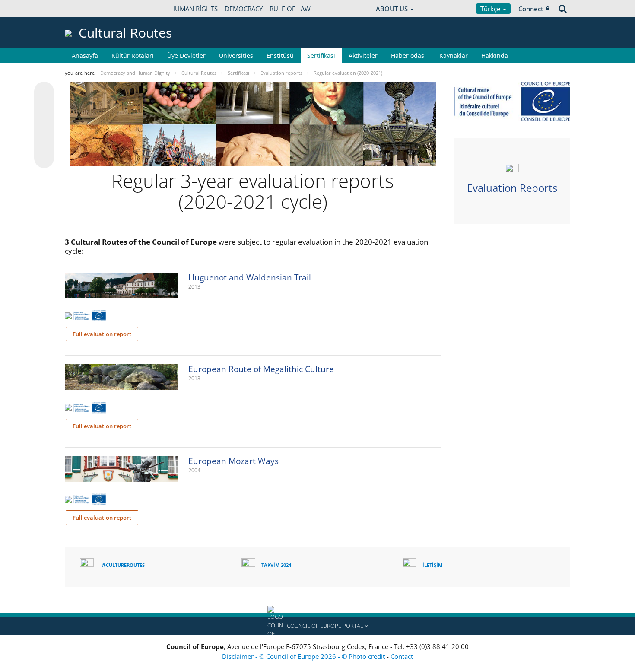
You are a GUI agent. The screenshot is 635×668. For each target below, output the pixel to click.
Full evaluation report (102, 334)
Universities (236, 55)
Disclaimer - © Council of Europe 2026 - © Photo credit (304, 656)
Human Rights (194, 8)
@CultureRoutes (123, 565)
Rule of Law (290, 8)
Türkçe (491, 8)
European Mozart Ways (233, 461)
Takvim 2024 (276, 565)
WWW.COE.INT (86, 9)
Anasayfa (85, 55)
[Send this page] (44, 158)
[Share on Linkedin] (44, 141)
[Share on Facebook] (44, 125)
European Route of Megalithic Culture (261, 369)
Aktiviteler (363, 55)
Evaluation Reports (512, 188)
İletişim (432, 565)
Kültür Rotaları (132, 55)
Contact (402, 656)
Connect (530, 8)
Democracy (244, 8)
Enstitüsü (280, 55)
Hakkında (494, 55)
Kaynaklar (453, 55)
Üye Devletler (186, 55)
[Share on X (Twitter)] (44, 108)
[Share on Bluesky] (44, 92)
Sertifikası (321, 55)
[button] (317, 626)
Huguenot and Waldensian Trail (249, 277)
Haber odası (408, 55)
